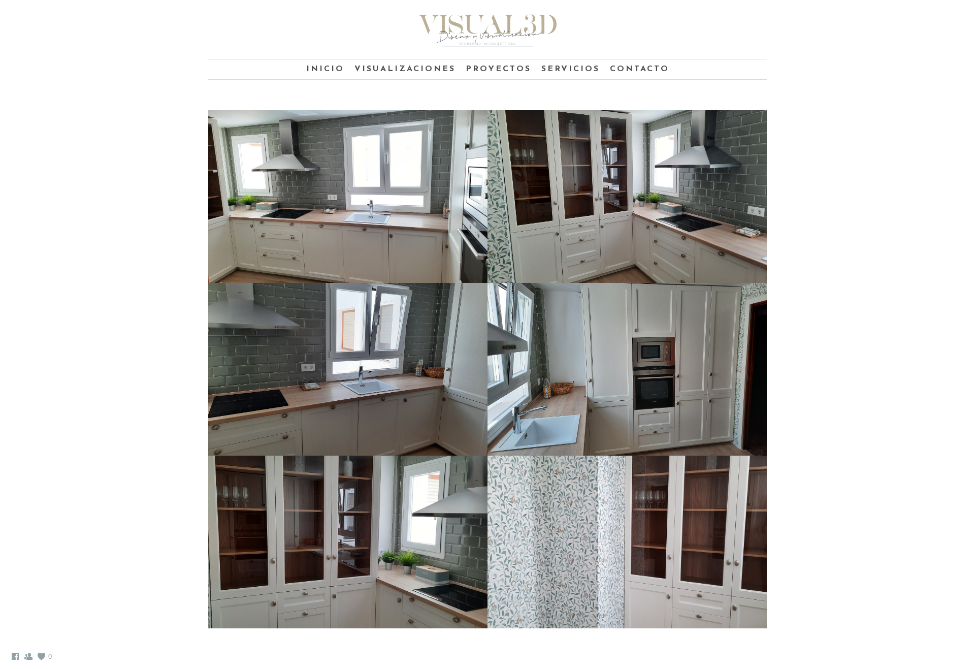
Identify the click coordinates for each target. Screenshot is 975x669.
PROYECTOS (498, 69)
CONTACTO (639, 69)
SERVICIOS (570, 69)
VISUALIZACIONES (405, 69)
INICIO (325, 69)
